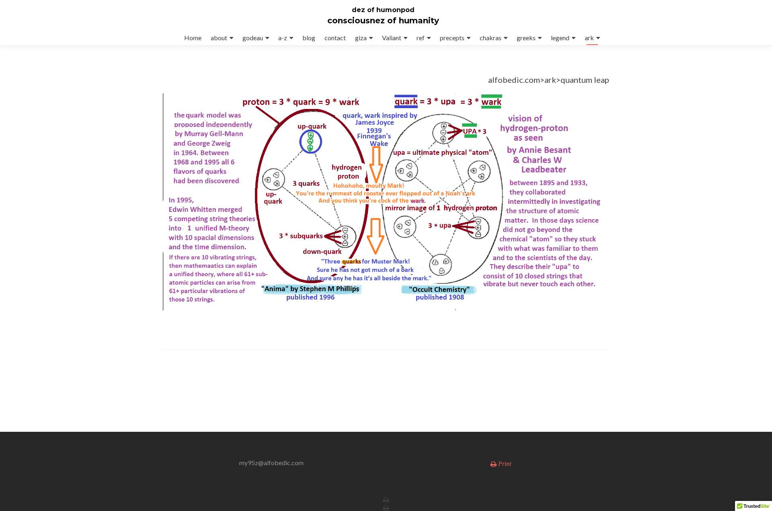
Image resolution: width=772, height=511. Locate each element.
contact (335, 37)
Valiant (391, 37)
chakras (490, 37)
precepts (452, 37)
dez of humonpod (383, 10)
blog (308, 37)
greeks (526, 37)
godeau (252, 37)
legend (560, 37)
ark (589, 37)
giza (361, 37)
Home (192, 37)
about (219, 37)
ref (421, 37)
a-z (282, 37)
